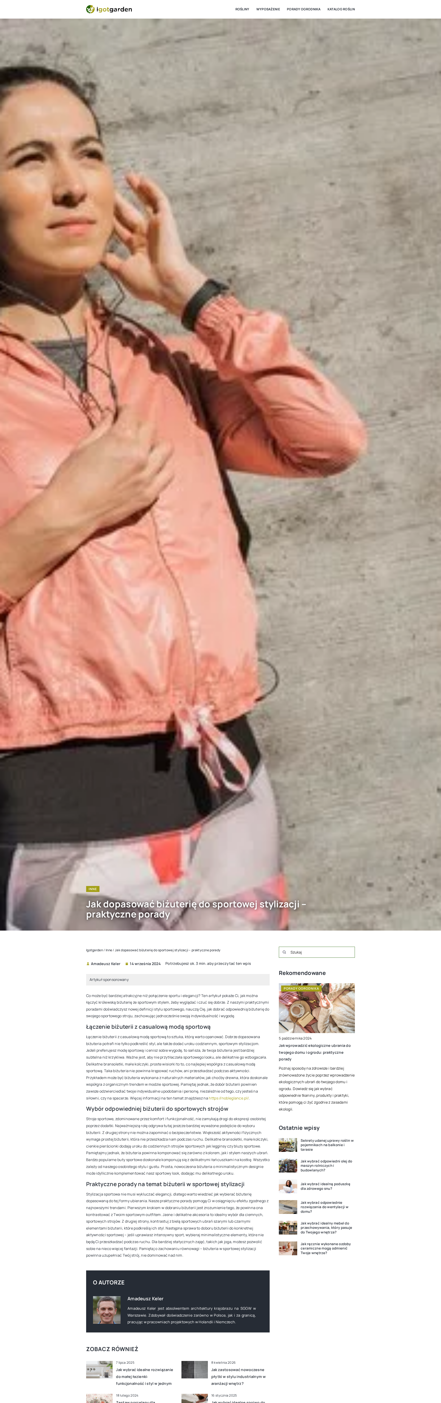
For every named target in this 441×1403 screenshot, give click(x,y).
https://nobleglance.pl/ (229, 1098)
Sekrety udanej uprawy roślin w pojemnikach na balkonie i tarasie (327, 1145)
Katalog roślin (341, 9)
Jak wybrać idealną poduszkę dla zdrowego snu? (325, 1186)
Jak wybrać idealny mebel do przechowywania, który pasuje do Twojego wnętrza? (326, 1228)
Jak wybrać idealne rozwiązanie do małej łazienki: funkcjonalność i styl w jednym (144, 1376)
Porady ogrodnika (304, 9)
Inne (93, 889)
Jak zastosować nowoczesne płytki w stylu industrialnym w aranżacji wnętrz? (238, 1376)
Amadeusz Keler (105, 964)
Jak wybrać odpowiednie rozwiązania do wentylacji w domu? (324, 1207)
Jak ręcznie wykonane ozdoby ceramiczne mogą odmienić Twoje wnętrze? (326, 1248)
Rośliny (242, 9)
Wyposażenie (268, 9)
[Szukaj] (284, 952)
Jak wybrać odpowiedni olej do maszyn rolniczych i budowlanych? (326, 1166)
